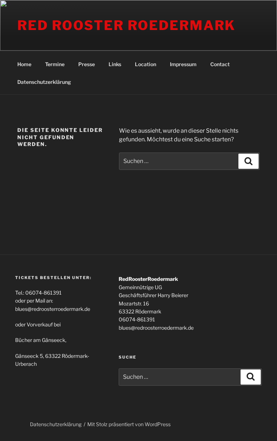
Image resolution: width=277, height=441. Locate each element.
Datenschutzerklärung (44, 82)
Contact (220, 64)
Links (115, 64)
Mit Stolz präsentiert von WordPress (129, 424)
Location (145, 64)
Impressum (183, 64)
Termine (55, 64)
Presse (86, 64)
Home (24, 64)
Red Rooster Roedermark (126, 25)
